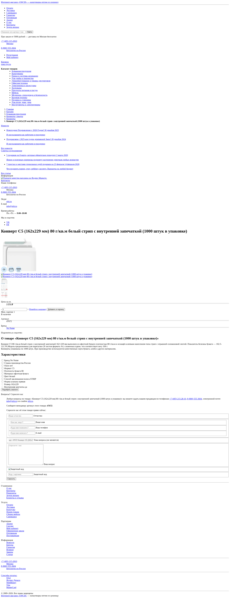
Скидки (9, 526)
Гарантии (10, 15)
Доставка (10, 10)
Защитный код (40, 474)
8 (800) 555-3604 (8, 192)
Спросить (11, 479)
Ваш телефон (42, 427)
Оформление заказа (15, 531)
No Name (10, 328)
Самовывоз (11, 13)
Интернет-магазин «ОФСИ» (14, 596)
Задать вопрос (12, 27)
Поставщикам (12, 535)
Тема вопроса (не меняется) (46, 440)
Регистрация (12, 55)
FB (7, 224)
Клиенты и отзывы (15, 498)
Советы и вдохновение (11, 151)
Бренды (9, 545)
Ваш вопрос (49, 464)
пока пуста (6, 63)
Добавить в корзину (56, 309)
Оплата (9, 8)
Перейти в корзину (37, 309)
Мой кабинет (12, 57)
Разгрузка (10, 509)
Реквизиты (11, 493)
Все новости (6, 148)
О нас (9, 22)
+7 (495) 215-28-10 (177, 399)
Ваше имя (40, 422)
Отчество (38, 416)
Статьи (9, 554)
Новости (5, 126)
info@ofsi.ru (11, 206)
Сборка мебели (13, 514)
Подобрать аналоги (10, 390)
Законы (9, 552)
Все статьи (6, 173)
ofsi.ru (9, 201)
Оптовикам (11, 17)
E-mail (38, 433)
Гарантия (10, 547)
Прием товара (12, 512)
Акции (9, 20)
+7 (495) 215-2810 (9, 187)
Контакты (10, 25)
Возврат (10, 550)
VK (8, 222)
